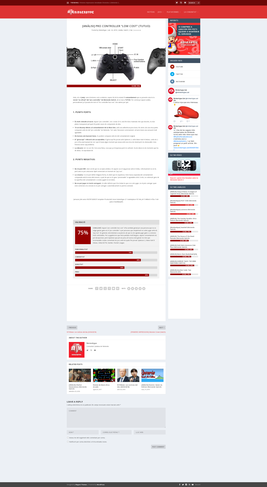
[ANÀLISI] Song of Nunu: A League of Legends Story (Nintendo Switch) (183, 193)
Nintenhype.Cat (181, 90)
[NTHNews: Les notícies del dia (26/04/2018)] (128, 375)
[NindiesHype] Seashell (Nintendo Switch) (182, 228)
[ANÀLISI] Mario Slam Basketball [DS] (183, 254)
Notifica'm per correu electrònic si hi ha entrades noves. (88, 442)
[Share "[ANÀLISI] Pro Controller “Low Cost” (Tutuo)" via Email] (113, 288)
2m (175, 100)
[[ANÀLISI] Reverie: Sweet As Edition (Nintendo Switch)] (152, 375)
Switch (126, 30)
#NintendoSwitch (180, 141)
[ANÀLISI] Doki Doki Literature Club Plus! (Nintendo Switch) (182, 246)
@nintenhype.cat (182, 92)
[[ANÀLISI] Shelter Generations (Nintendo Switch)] (80, 375)
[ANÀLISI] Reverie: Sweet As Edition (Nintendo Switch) (151, 386)
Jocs (160, 12)
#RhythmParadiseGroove (183, 137)
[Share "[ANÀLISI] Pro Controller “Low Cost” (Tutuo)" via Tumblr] (105, 288)
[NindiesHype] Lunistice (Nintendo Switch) (182, 210)
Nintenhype (102, 30)
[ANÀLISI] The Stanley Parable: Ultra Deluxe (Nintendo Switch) (183, 219)
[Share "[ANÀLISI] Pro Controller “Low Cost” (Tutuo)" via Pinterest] (109, 288)
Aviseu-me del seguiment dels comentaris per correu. (87, 438)
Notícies (151, 12)
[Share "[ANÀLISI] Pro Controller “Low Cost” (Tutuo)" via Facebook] (97, 288)
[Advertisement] (116, 306)
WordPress (101, 485)
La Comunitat (190, 12)
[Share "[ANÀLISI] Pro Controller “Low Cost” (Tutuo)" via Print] (118, 288)
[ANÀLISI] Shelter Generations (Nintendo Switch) (78, 387)
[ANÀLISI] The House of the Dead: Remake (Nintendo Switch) (182, 237)
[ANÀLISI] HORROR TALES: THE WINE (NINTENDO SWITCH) (183, 262)
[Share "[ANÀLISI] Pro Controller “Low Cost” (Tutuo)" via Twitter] (101, 288)
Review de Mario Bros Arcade (101, 386)
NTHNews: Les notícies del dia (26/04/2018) (127, 386)
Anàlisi (121, 30)
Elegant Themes (81, 485)
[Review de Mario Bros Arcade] (104, 375)
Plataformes (173, 12)
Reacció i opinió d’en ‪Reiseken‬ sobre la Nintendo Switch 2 (184, 179)
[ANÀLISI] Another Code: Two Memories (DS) (180, 271)
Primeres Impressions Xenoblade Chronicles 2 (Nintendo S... (99, 3)
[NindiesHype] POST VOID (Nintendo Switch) (183, 202)
